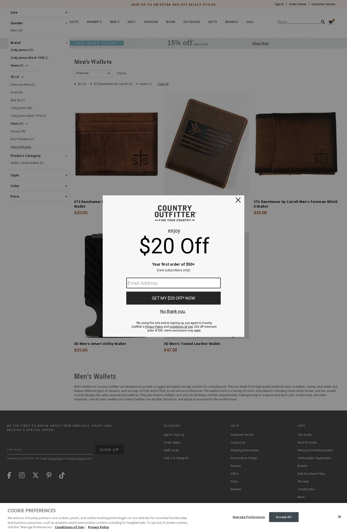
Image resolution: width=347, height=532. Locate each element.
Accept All (283, 517)
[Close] (339, 517)
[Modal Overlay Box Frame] (173, 266)
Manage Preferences (249, 517)
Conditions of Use (69, 527)
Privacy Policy (98, 527)
